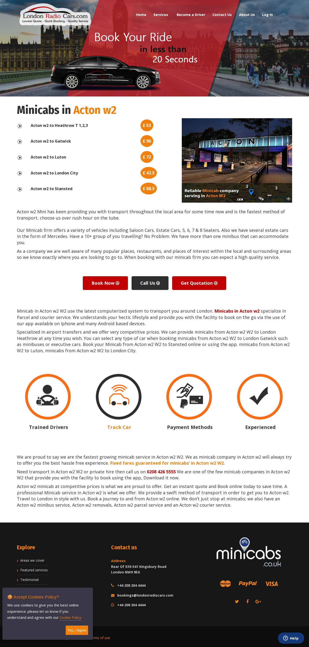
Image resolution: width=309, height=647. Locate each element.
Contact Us (222, 14)
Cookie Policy (70, 617)
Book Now (103, 283)
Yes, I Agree (76, 630)
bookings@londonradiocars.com (145, 595)
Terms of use (99, 637)
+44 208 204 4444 (131, 585)
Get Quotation (197, 283)
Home (141, 14)
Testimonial (29, 579)
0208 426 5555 (161, 472)
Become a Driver (191, 14)
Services (161, 14)
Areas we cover (32, 560)
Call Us (148, 283)
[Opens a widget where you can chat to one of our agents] (291, 639)
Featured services (34, 570)
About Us (247, 14)
